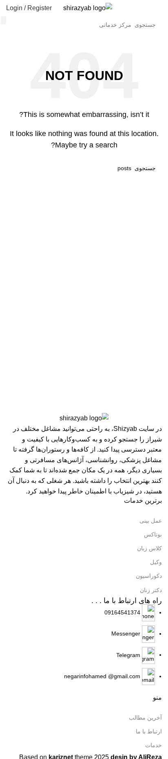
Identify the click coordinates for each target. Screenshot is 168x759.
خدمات (153, 745)
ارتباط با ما (149, 731)
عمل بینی (150, 520)
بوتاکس (153, 534)
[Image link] (84, 418)
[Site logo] (87, 7)
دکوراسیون (149, 576)
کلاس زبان (149, 548)
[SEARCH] (3, 20)
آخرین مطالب (145, 717)
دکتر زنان (151, 590)
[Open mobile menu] (158, 8)
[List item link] (84, 644)
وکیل (156, 562)
